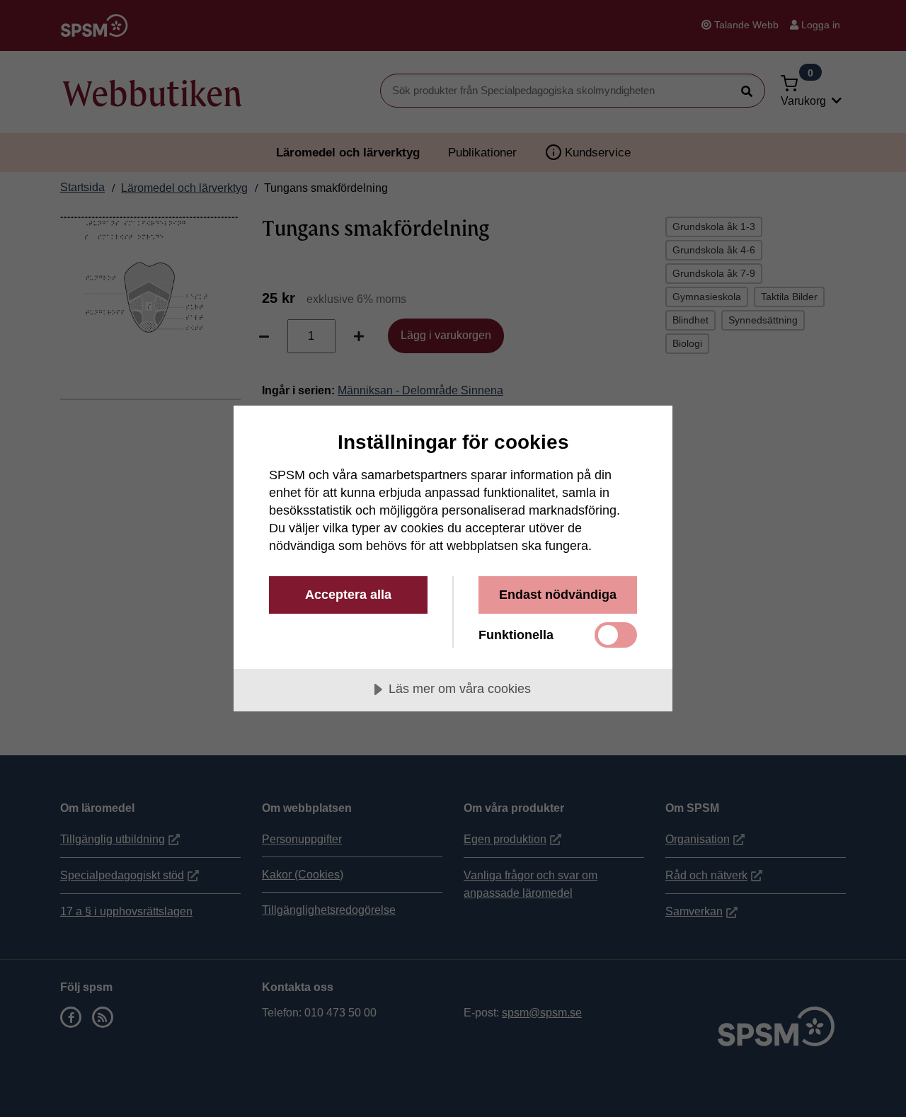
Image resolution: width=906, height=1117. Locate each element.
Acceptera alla (348, 595)
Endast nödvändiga (558, 595)
